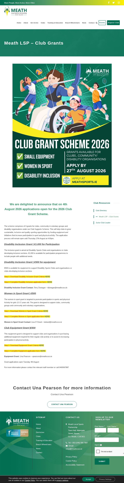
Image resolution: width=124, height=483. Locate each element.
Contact (92, 23)
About (26, 23)
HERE (47, 277)
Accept (88, 479)
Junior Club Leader (103, 223)
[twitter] (113, 2)
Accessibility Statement (75, 465)
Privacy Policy (71, 457)
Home (19, 23)
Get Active (34, 23)
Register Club (113, 23)
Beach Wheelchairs (72, 23)
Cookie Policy (71, 461)
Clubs (43, 23)
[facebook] (108, 2)
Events (102, 23)
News (84, 23)
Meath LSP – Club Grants (109, 217)
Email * (97, 436)
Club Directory (101, 210)
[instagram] (119, 2)
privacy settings (62, 480)
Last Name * (112, 426)
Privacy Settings (105, 479)
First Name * (100, 426)
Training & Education (55, 23)
